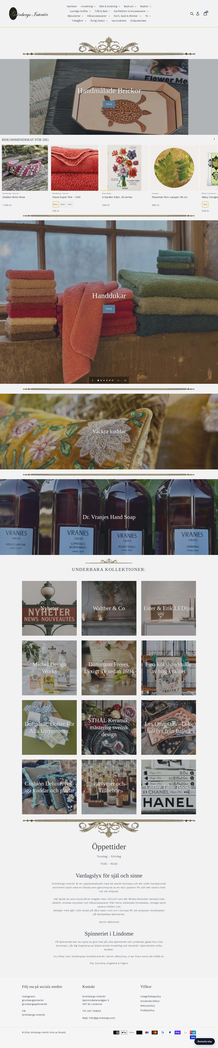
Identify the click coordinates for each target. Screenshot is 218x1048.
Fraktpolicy (147, 1010)
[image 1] (25, 168)
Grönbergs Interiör (40, 1032)
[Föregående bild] (92, 380)
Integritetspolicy (150, 996)
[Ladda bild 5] (110, 381)
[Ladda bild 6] (113, 381)
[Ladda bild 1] (98, 381)
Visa (109, 104)
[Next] (214, 139)
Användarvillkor (150, 1001)
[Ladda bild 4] (107, 381)
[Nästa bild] (118, 380)
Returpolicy (147, 1005)
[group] (25, 177)
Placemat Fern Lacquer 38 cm (169, 197)
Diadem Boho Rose (14, 197)
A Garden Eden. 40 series (117, 197)
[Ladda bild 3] (104, 381)
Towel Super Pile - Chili (66, 197)
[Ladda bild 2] (101, 381)
